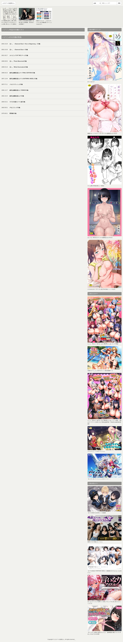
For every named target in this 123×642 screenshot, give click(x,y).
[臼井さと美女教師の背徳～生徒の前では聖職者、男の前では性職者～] (27, 14)
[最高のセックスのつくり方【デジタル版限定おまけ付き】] (105, 108)
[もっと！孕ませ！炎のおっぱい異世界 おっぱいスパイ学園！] (105, 319)
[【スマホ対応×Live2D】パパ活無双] (105, 498)
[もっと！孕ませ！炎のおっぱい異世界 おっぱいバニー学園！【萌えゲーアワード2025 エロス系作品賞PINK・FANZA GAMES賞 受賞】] (105, 396)
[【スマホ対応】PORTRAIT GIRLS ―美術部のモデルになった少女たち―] (105, 557)
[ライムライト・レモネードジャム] (105, 438)
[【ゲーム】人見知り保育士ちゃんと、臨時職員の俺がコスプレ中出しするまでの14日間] (105, 618)
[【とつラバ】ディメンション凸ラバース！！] (105, 466)
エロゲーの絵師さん (8, 3)
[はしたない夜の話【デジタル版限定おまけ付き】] (105, 212)
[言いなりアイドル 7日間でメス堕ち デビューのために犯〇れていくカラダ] (105, 587)
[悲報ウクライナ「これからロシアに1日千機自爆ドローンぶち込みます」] (44, 14)
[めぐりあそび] (105, 56)
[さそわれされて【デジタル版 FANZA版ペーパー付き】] (105, 264)
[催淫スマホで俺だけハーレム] (105, 528)
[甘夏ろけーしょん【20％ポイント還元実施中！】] (105, 357)
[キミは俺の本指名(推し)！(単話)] (105, 160)
